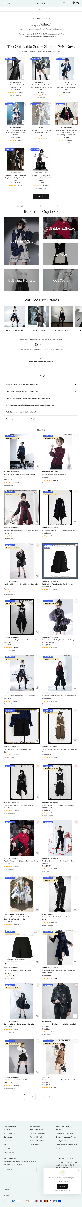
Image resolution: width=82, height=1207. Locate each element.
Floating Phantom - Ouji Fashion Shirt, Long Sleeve (21, 861)
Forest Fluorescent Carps (14, 914)
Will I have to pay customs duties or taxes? (21, 412)
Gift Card (7, 1148)
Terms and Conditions (37, 1141)
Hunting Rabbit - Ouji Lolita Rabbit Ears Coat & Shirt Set (21, 585)
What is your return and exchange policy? (20, 419)
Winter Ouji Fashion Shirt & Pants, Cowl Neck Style (41, 131)
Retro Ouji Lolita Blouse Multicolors (54, 474)
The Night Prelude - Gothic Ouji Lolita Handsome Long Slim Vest (58, 972)
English (7, 1189)
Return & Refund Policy (37, 1129)
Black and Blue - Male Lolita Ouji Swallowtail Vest (58, 530)
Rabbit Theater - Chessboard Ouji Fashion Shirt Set (21, 696)
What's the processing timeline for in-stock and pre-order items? (28, 398)
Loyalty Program (61, 1141)
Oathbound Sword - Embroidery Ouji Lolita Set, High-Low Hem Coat (15, 178)
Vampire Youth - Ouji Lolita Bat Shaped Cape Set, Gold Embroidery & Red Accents (66, 132)
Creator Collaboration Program (66, 1137)
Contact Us (8, 1137)
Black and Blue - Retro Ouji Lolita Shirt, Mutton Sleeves (19, 476)
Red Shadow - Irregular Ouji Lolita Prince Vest (19, 805)
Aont (41, 127)
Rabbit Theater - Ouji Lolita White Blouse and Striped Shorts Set (21, 641)
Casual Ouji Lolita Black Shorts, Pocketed (18, 970)
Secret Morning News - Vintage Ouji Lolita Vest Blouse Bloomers (58, 806)
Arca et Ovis (47, 1021)
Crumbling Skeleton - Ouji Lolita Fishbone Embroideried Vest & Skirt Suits (18, 918)
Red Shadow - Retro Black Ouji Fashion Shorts (57, 584)
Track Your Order (9, 1133)
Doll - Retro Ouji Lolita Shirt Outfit (15, 1080)
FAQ (5, 1145)
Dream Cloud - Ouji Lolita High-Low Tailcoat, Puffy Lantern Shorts (15, 132)
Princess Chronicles (14, 330)
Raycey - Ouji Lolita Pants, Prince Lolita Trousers (58, 917)
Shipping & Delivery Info (38, 1133)
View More (41, 196)
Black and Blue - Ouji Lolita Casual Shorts (18, 749)
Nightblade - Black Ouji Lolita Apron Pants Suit (15, 86)
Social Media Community (64, 1133)
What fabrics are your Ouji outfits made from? (22, 391)
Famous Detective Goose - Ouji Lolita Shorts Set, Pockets (58, 1081)
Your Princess (15, 82)
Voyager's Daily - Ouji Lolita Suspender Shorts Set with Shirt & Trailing (41, 178)
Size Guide (7, 1141)
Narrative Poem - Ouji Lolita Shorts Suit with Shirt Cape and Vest (41, 87)
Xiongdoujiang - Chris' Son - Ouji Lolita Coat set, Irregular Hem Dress (66, 87)
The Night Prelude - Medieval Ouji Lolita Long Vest (21, 530)
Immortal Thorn (38, 330)
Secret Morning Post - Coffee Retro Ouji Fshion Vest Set (60, 750)
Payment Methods (36, 1137)
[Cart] (77, 3)
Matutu (66, 82)
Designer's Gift (41, 82)
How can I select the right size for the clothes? (22, 384)
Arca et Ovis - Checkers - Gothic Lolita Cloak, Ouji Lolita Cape (59, 1025)
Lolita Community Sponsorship (66, 1145)
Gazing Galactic (62, 330)
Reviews (59, 1129)
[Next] (55, 1097)
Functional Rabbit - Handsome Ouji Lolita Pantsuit (59, 696)
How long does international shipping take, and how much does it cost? (30, 405)
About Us (7, 1129)
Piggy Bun (45, 1077)
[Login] (68, 3)
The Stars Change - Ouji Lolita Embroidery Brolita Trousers (58, 862)
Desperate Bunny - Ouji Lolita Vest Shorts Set (19, 1024)
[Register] (33, 1170)
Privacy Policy (34, 1145)
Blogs (58, 1148)
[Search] (9, 3)
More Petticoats (9, 1152)
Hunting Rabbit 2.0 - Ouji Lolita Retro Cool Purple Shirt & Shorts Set (58, 641)
